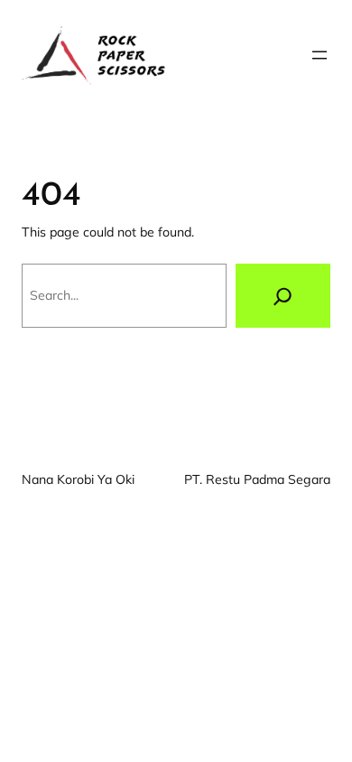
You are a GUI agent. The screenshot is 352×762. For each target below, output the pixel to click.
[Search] (283, 296)
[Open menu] (319, 55)
